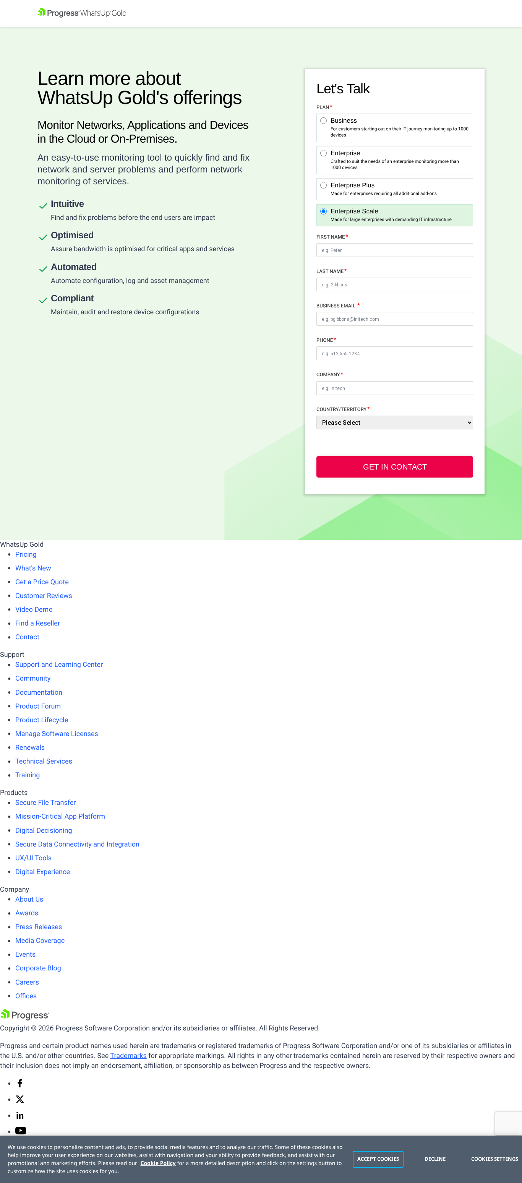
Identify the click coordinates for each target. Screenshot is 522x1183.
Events (25, 955)
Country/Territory (341, 410)
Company (328, 375)
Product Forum (38, 706)
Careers (27, 982)
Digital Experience (42, 872)
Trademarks (128, 1056)
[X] (19, 1102)
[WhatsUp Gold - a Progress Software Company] (261, 13)
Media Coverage (40, 941)
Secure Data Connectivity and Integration (77, 844)
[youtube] (20, 1132)
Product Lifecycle (41, 720)
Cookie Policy (158, 1163)
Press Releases (38, 927)
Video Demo (34, 610)
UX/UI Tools (33, 858)
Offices (26, 996)
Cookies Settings (492, 1158)
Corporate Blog (38, 968)
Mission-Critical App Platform (60, 816)
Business (400, 127)
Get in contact (395, 467)
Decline (435, 1158)
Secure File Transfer (45, 803)
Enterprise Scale (391, 215)
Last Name (330, 272)
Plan (322, 107)
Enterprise (395, 160)
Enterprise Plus (384, 189)
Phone (324, 340)
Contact (27, 637)
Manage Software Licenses (56, 734)
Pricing (26, 555)
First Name (330, 237)
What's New (33, 568)
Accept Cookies (378, 1158)
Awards (26, 913)
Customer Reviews (43, 596)
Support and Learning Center (59, 665)
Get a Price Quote (42, 582)
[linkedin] (19, 1118)
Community (32, 678)
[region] (261, 1159)
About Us (29, 899)
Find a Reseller (37, 623)
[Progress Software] (25, 1018)
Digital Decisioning (43, 831)
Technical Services (43, 761)
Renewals (30, 748)
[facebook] (19, 1086)
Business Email (336, 306)
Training (27, 775)
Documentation (38, 693)
